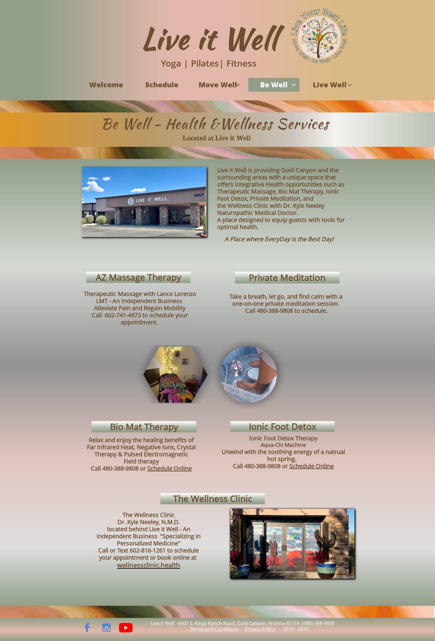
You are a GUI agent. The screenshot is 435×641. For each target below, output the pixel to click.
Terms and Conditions (214, 629)
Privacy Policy (260, 629)
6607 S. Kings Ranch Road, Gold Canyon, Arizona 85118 (238, 623)
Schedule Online (311, 466)
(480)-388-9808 (319, 623)
